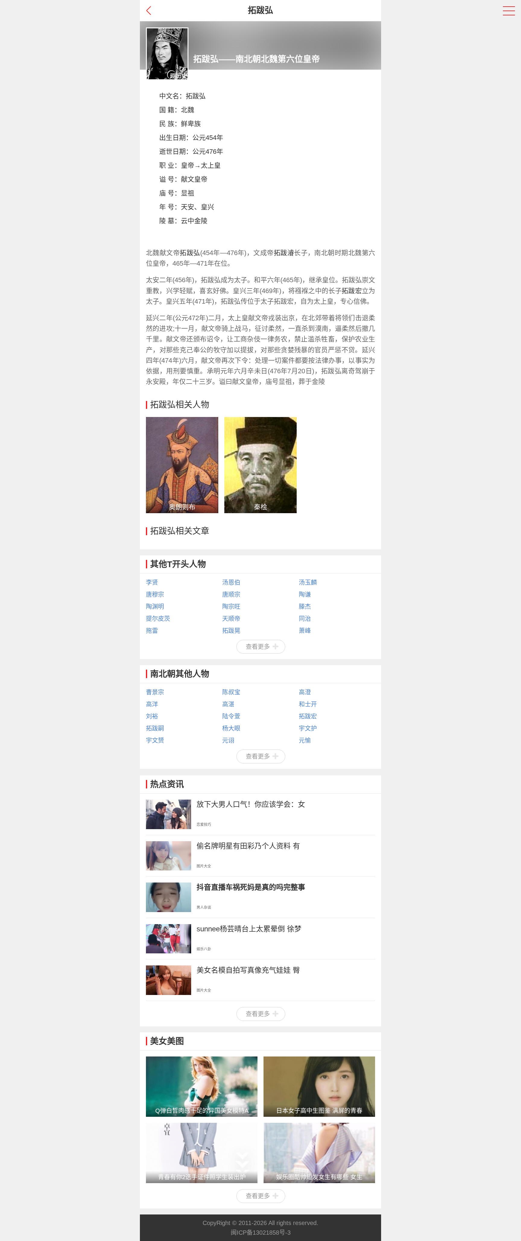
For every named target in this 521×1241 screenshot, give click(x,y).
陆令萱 (231, 716)
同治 (305, 618)
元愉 (305, 740)
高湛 (228, 704)
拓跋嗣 (155, 728)
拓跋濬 (284, 253)
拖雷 (152, 630)
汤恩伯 (231, 582)
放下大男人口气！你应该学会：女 (251, 804)
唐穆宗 (155, 594)
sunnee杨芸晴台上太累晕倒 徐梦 (249, 929)
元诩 (228, 740)
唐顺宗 (231, 594)
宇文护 (308, 728)
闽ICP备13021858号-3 (261, 1232)
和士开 (308, 704)
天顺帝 (231, 618)
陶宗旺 (231, 606)
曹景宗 (155, 692)
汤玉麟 (308, 582)
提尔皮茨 (158, 618)
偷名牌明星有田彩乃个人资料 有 (248, 846)
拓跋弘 (196, 96)
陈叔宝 (231, 692)
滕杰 (305, 606)
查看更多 (258, 646)
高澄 (305, 692)
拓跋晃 (231, 630)
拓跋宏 (352, 291)
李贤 (152, 582)
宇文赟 (155, 740)
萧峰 (305, 630)
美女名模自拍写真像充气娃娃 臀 (248, 970)
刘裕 (152, 716)
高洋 (152, 704)
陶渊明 (155, 606)
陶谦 (305, 594)
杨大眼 (231, 728)
